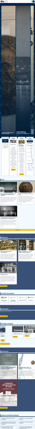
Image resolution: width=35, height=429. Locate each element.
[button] (31, 1)
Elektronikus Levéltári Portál (13, 301)
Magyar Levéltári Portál (4, 301)
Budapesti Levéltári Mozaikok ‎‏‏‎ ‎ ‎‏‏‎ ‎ (3, 336)
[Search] (34, 1)
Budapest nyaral (28, 333)
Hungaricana (31, 300)
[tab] (30, 141)
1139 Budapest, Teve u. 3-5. (30, 138)
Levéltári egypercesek (17, 333)
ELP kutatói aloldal (22, 300)
